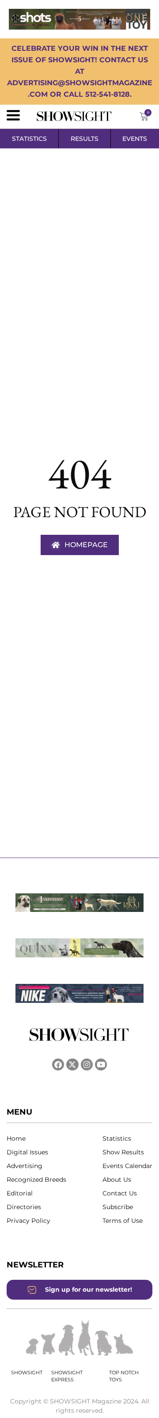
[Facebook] (58, 1064)
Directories (24, 1207)
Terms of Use (122, 1221)
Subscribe (117, 1207)
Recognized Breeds (36, 1180)
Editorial (20, 1193)
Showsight (26, 1372)
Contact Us (119, 1193)
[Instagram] (87, 1064)
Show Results (123, 1152)
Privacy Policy (28, 1221)
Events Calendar (127, 1166)
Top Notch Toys (124, 1376)
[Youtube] (101, 1064)
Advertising (24, 1166)
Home (16, 1138)
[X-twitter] (72, 1064)
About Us (116, 1180)
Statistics (116, 1138)
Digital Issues (27, 1152)
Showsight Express (67, 1376)
